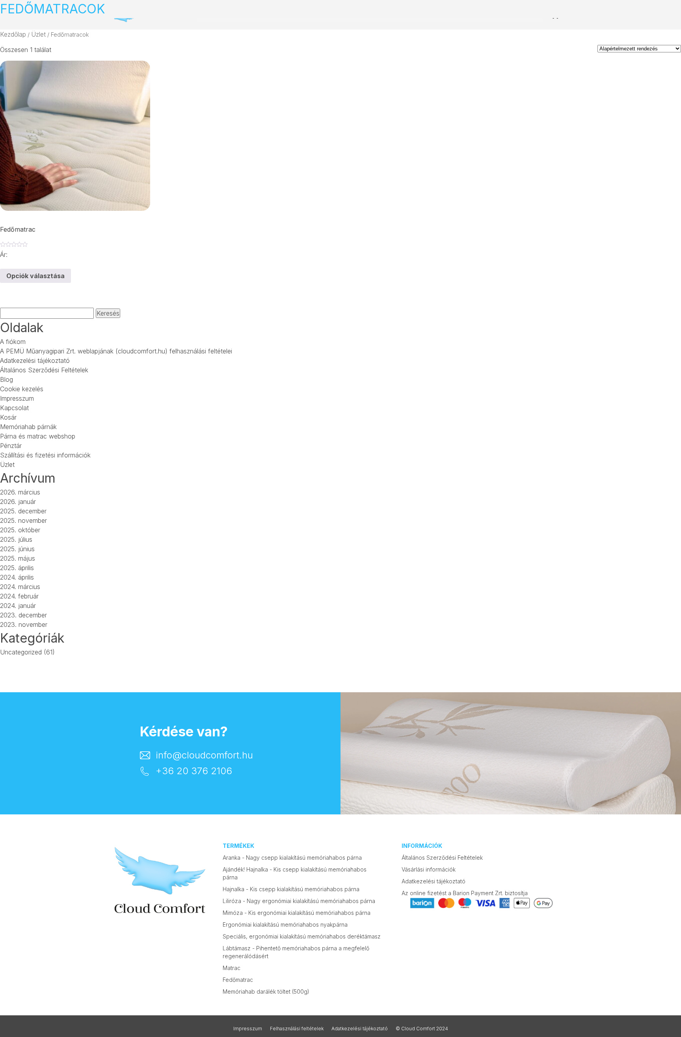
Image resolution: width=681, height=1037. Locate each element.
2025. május (17, 558)
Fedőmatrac (238, 979)
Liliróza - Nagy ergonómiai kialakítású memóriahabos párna (299, 901)
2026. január (18, 501)
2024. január (18, 606)
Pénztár (11, 446)
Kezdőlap (13, 34)
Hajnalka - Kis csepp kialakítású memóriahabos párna (291, 889)
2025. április (17, 568)
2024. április (17, 577)
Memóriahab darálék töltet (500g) (266, 991)
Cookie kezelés (21, 389)
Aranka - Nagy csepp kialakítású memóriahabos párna (292, 857)
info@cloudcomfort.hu (204, 755)
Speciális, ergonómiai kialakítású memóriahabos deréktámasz (302, 936)
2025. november (23, 520)
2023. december (23, 615)
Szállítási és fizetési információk (45, 455)
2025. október (20, 530)
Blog (6, 379)
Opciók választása (35, 276)
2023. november (23, 624)
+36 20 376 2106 (194, 771)
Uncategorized (21, 652)
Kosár (8, 417)
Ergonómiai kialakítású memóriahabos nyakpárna (285, 924)
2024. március (20, 587)
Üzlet (38, 34)
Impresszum (17, 398)
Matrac (231, 968)
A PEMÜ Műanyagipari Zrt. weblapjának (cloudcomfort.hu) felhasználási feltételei (116, 351)
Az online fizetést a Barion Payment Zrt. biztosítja (465, 893)
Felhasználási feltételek (297, 1028)
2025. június (17, 549)
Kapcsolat (14, 408)
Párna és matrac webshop (37, 436)
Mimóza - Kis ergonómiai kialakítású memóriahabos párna (296, 912)
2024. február (19, 596)
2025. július (16, 539)
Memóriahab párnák (28, 427)
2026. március (20, 492)
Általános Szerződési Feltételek (44, 370)
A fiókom (13, 342)
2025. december (23, 511)
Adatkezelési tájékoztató (35, 360)
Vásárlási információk (429, 869)
